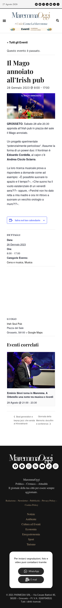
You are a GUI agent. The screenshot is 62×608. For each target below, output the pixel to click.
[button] (4, 20)
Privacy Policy (48, 500)
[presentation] (31, 370)
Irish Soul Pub (14, 323)
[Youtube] (50, 4)
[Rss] (47, 4)
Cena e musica (15, 262)
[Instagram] (43, 4)
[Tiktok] (54, 4)
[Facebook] (36, 4)
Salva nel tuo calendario (27, 220)
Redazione (11, 500)
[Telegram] (40, 4)
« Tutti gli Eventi (17, 42)
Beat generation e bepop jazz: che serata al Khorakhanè (24, 420)
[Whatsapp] (58, 4)
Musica (28, 262)
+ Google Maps (34, 332)
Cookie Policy (31, 504)
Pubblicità (35, 500)
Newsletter (23, 500)
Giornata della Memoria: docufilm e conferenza (44, 420)
